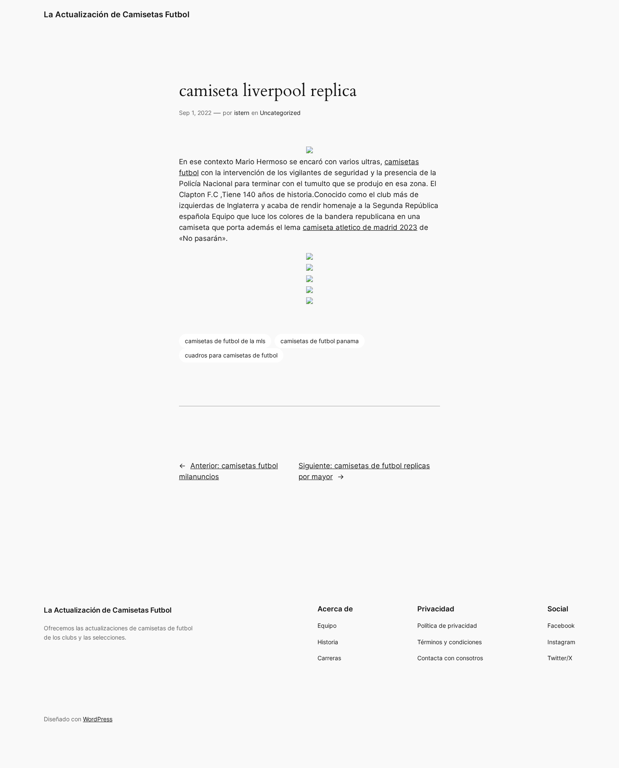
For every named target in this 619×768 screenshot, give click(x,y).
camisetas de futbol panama (319, 340)
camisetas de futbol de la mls (225, 340)
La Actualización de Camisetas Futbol (116, 14)
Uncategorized (280, 112)
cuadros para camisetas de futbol (231, 355)
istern (241, 112)
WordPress (97, 719)
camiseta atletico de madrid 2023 (360, 227)
